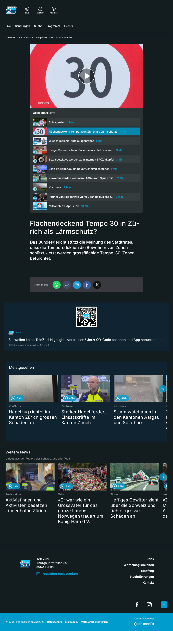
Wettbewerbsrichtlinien (94, 621)
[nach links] (10, 388)
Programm (53, 26)
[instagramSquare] (149, 604)
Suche (38, 26)
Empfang (147, 571)
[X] (97, 285)
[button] (67, 285)
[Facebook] (87, 285)
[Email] (77, 285)
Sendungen (22, 26)
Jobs (150, 559)
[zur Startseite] (11, 10)
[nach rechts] (163, 388)
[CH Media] (144, 623)
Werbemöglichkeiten (138, 565)
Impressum (71, 621)
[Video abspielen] (86, 76)
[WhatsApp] (57, 285)
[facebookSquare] (137, 604)
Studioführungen (141, 576)
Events (68, 26)
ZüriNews (10, 37)
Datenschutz (54, 621)
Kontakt (148, 582)
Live (8, 26)
